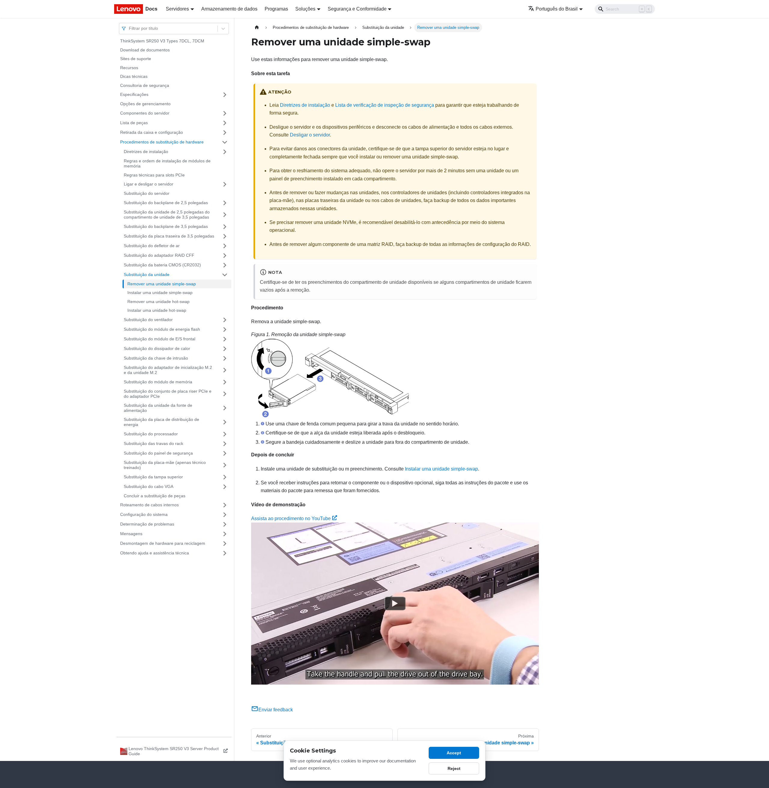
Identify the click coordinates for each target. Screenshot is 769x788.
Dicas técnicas (133, 76)
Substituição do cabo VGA (148, 486)
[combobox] (129, 28)
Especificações (134, 94)
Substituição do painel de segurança (158, 453)
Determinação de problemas (147, 524)
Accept (454, 752)
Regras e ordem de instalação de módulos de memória (167, 163)
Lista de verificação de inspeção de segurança (384, 105)
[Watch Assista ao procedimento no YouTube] (395, 604)
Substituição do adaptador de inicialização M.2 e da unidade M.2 (168, 370)
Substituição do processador (151, 433)
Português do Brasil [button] (557, 8)
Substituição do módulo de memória (158, 381)
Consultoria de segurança (144, 85)
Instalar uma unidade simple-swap (160, 292)
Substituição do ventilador (148, 319)
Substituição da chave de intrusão (156, 358)
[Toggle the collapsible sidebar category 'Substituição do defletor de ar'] (224, 246)
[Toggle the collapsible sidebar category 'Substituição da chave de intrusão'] (224, 358)
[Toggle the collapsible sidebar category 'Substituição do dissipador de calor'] (224, 349)
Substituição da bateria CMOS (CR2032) (162, 264)
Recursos (129, 67)
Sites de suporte (135, 58)
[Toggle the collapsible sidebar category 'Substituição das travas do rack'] (224, 444)
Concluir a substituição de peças (154, 495)
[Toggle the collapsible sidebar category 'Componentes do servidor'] (224, 113)
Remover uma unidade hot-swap (158, 301)
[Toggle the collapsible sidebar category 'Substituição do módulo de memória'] (224, 382)
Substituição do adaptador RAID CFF (159, 255)
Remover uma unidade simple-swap (161, 283)
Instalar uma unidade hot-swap (156, 310)
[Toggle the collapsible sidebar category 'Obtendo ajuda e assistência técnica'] (224, 553)
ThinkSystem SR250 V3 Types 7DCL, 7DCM (162, 40)
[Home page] (257, 27)
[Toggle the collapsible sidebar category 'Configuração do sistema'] (224, 515)
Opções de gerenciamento (145, 103)
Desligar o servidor (310, 134)
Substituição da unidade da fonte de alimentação (158, 408)
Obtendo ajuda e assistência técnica (154, 552)
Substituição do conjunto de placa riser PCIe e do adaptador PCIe (167, 394)
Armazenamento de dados (229, 8)
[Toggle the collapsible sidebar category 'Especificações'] (224, 95)
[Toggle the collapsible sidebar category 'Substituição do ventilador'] (224, 320)
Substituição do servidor (146, 193)
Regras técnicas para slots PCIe (154, 175)
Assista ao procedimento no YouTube (291, 518)
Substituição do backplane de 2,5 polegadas (166, 202)
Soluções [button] (305, 8)
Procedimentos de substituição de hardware (162, 142)
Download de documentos (145, 50)
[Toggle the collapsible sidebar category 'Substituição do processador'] (224, 434)
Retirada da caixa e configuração (151, 132)
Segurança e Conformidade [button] (357, 8)
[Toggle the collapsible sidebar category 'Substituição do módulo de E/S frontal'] (224, 339)
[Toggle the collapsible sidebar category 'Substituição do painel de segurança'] (224, 453)
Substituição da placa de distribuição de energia (161, 422)
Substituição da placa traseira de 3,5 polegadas (169, 236)
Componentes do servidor (144, 113)
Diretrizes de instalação (146, 151)
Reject (454, 768)
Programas (276, 8)
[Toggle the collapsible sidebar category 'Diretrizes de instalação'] (224, 152)
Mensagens (131, 533)
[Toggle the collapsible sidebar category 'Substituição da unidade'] (224, 275)
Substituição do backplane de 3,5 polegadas (166, 226)
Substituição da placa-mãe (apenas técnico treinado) (165, 465)
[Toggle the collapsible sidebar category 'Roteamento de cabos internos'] (224, 505)
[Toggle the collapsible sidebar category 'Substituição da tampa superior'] (224, 477)
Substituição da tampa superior (153, 476)
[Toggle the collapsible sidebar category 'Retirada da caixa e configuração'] (224, 132)
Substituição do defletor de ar (152, 245)
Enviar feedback (275, 709)
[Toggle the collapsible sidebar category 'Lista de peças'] (224, 123)
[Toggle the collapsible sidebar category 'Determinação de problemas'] (224, 524)
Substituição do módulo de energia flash (162, 329)
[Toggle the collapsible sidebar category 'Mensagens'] (224, 534)
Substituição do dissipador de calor (157, 348)
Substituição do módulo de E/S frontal (159, 338)
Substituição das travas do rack (153, 443)
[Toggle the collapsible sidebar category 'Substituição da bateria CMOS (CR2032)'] (224, 265)
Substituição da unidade (146, 274)
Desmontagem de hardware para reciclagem (162, 543)
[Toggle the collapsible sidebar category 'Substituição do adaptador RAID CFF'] (224, 255)
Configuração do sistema (144, 514)
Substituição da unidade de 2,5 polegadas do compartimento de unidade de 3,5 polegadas (167, 215)
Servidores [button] (177, 8)
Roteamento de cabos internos (149, 504)
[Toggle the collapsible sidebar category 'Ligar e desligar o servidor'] (224, 184)
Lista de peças (134, 122)
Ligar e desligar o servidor (148, 184)
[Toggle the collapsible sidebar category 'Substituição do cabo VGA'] (224, 487)
